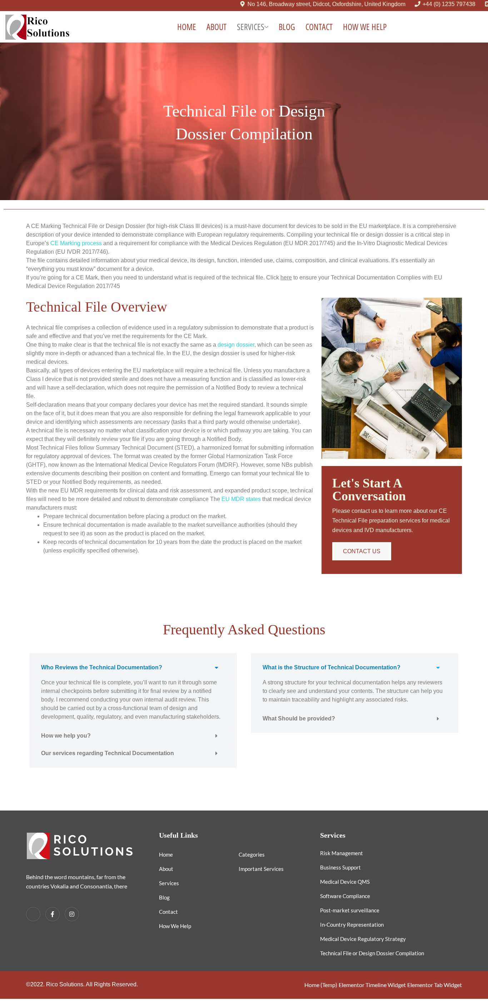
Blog (287, 27)
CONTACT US (361, 551)
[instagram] (72, 914)
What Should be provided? (299, 718)
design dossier (236, 345)
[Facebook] (52, 914)
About (216, 27)
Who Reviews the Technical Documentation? (101, 667)
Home (186, 27)
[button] (133, 667)
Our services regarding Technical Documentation (107, 753)
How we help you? (66, 736)
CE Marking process (76, 243)
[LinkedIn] (33, 914)
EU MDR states (241, 499)
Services (250, 27)
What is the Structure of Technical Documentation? (331, 667)
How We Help (365, 27)
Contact (319, 27)
